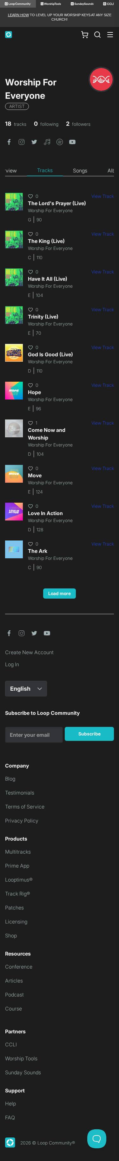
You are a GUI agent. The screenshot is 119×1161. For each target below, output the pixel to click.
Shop (11, 935)
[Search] (97, 34)
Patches (14, 907)
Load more (59, 593)
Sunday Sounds (23, 1072)
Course (13, 1008)
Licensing (16, 921)
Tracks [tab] (45, 170)
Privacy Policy (21, 820)
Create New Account (29, 652)
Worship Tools (21, 1058)
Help (10, 1103)
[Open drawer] (110, 34)
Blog (10, 778)
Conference (18, 966)
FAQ (10, 1117)
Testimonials (19, 792)
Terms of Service (24, 806)
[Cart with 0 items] (85, 34)
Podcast (14, 994)
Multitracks (18, 852)
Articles (14, 980)
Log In (12, 664)
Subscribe (89, 733)
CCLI (11, 1044)
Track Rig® (17, 893)
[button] (9, 141)
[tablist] (59, 170)
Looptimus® (19, 879)
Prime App (17, 865)
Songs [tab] (80, 170)
